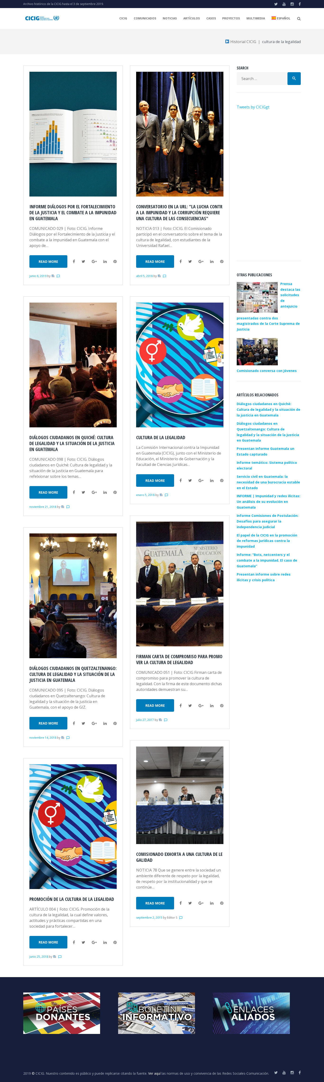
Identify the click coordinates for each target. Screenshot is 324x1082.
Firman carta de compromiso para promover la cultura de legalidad (179, 659)
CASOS (211, 18)
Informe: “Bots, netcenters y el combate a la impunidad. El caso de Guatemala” (267, 560)
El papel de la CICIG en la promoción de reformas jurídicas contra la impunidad (267, 541)
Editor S (172, 918)
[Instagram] (292, 4)
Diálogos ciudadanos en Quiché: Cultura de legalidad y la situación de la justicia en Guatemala (72, 443)
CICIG (123, 18)
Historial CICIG (242, 41)
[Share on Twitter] (83, 261)
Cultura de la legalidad (160, 437)
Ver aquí (154, 1073)
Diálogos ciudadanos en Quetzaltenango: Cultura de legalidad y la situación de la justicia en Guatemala (73, 674)
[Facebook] (300, 4)
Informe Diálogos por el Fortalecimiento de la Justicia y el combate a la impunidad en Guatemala (72, 212)
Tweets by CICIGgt (253, 107)
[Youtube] (284, 4)
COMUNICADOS (145, 18)
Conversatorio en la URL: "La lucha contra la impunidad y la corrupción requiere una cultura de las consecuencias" (179, 212)
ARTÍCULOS (191, 18)
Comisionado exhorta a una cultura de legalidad (179, 857)
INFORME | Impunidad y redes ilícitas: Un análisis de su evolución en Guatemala (268, 502)
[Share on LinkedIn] (105, 261)
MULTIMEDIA (255, 18)
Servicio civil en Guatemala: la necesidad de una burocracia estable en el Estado (268, 482)
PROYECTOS (231, 18)
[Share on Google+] (94, 261)
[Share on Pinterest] (115, 261)
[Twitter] (276, 4)
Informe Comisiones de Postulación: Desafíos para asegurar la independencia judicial (267, 521)
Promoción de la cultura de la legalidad (71, 899)
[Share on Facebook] (74, 261)
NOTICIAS (170, 18)
